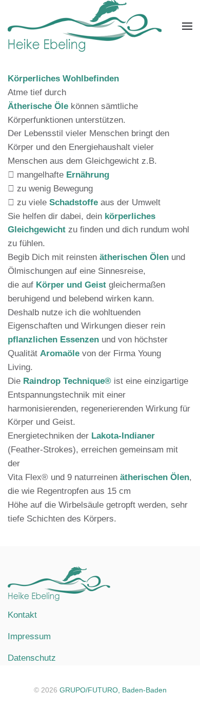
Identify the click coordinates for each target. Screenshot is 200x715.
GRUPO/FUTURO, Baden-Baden (113, 690)
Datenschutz (32, 658)
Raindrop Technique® (67, 381)
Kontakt (22, 615)
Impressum (29, 636)
